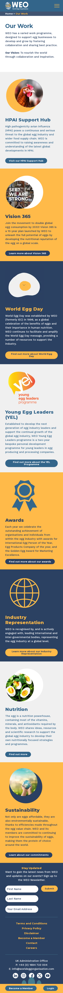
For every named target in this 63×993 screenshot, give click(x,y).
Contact (31, 943)
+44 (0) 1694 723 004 (33, 964)
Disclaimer (31, 933)
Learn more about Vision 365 (27, 253)
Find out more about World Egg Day (31, 355)
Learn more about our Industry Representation (31, 652)
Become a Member (21, 988)
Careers (31, 948)
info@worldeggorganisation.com (33, 968)
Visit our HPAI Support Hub (26, 160)
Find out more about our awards (30, 561)
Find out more (18, 754)
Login (50, 988)
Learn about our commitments (29, 854)
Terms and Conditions (31, 923)
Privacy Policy (31, 928)
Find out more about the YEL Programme (31, 463)
